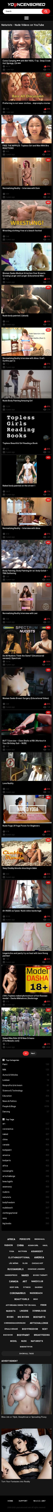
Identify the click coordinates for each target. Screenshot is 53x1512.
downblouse (39, 1311)
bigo (35, 1299)
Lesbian (26, 1080)
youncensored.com (23, 1507)
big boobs (26, 1223)
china (26, 1139)
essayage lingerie (36, 1269)
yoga (11, 1251)
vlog (25, 1263)
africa (26, 1166)
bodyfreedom (26, 1202)
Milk (26, 1069)
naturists (26, 1197)
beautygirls (26, 1181)
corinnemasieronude (15, 1323)
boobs (10, 1317)
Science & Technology (26, 1090)
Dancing (26, 1111)
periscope (25, 1239)
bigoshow (8, 1335)
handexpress (11, 1275)
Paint (26, 1064)
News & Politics (26, 1101)
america (26, 1155)
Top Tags (10, 1119)
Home (10, 1501)
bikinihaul (39, 1239)
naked (26, 1134)
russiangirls (26, 1171)
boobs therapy (40, 1275)
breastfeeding (42, 1335)
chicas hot (37, 1263)
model (13, 1341)
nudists (26, 1192)
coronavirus (26, 1129)
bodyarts (26, 1160)
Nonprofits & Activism (26, 1085)
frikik (43, 1305)
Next (33, 1053)
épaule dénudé (11, 1329)
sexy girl (14, 1287)
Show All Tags (26, 1353)
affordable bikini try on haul (21, 1305)
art (26, 1124)
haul (45, 1245)
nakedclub (37, 1281)
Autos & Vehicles (26, 1075)
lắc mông (13, 1263)
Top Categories (12, 1060)
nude (24, 1341)
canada (26, 1145)
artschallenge (26, 1176)
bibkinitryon (26, 1347)
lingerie (24, 1311)
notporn (22, 1251)
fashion (8, 1245)
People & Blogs (26, 1106)
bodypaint (26, 1150)
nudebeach (26, 1208)
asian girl (33, 1245)
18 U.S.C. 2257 (39, 1501)
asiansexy (26, 1187)
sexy (26, 1218)
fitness (27, 1287)
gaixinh (39, 1287)
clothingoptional (26, 1213)
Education (26, 1096)
